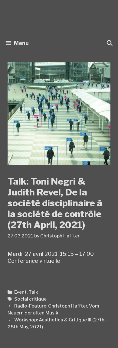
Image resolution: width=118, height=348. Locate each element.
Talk (33, 292)
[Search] (109, 43)
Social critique (30, 299)
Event (20, 292)
